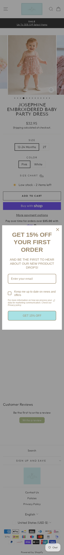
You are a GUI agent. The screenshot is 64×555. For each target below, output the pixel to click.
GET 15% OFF (32, 315)
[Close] (57, 229)
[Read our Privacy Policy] (54, 300)
